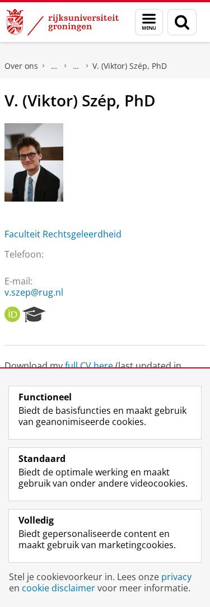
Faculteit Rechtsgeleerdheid (63, 234)
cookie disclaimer (58, 588)
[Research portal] (34, 315)
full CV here (89, 365)
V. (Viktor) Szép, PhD (129, 65)
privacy (176, 576)
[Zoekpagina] (182, 22)
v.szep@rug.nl (33, 292)
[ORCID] (12, 315)
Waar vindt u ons (76, 66)
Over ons (21, 65)
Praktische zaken (54, 66)
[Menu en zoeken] (149, 22)
